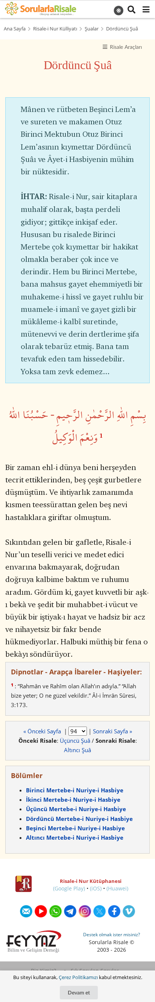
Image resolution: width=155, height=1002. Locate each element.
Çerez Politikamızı (78, 977)
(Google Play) (69, 888)
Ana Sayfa (15, 29)
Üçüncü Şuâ (75, 740)
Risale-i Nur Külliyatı (55, 29)
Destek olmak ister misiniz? (111, 934)
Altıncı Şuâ (77, 750)
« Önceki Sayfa (42, 731)
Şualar (92, 29)
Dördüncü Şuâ (122, 29)
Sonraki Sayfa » (112, 731)
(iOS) (96, 888)
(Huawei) (117, 888)
